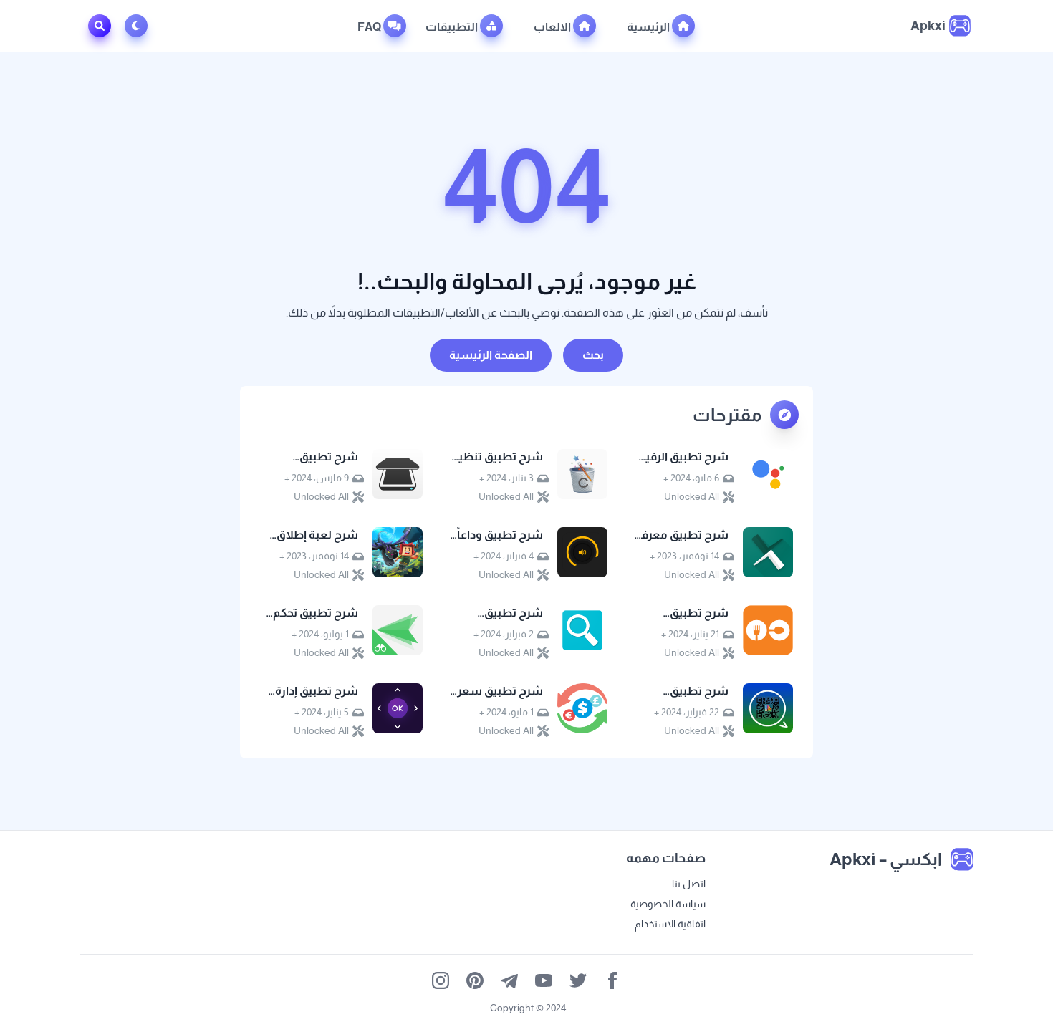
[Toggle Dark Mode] (139, 25)
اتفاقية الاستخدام (670, 924)
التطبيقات (452, 27)
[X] (578, 980)
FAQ (370, 27)
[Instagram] (440, 980)
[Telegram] (509, 980)
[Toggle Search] (99, 25)
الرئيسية (649, 27)
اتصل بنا (689, 883)
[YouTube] (543, 980)
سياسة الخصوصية (668, 904)
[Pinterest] (475, 980)
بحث (593, 355)
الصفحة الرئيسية (490, 355)
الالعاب (553, 27)
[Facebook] (612, 980)
